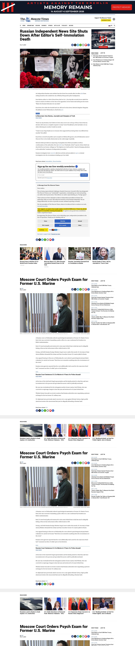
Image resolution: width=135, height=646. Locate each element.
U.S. (47, 407)
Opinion (50, 25)
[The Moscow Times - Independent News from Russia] (34, 19)
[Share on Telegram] (78, 45)
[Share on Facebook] (72, 45)
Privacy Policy (49, 177)
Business (44, 25)
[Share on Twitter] (75, 45)
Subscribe (84, 175)
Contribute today (106, 20)
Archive (71, 25)
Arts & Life (57, 25)
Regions (38, 25)
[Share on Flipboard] (86, 45)
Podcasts (64, 25)
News (24, 25)
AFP (22, 288)
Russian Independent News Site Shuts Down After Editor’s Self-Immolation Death (54, 35)
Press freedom (57, 161)
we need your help (42, 206)
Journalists (49, 161)
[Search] (114, 26)
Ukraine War (30, 25)
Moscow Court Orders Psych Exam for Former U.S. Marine (54, 281)
